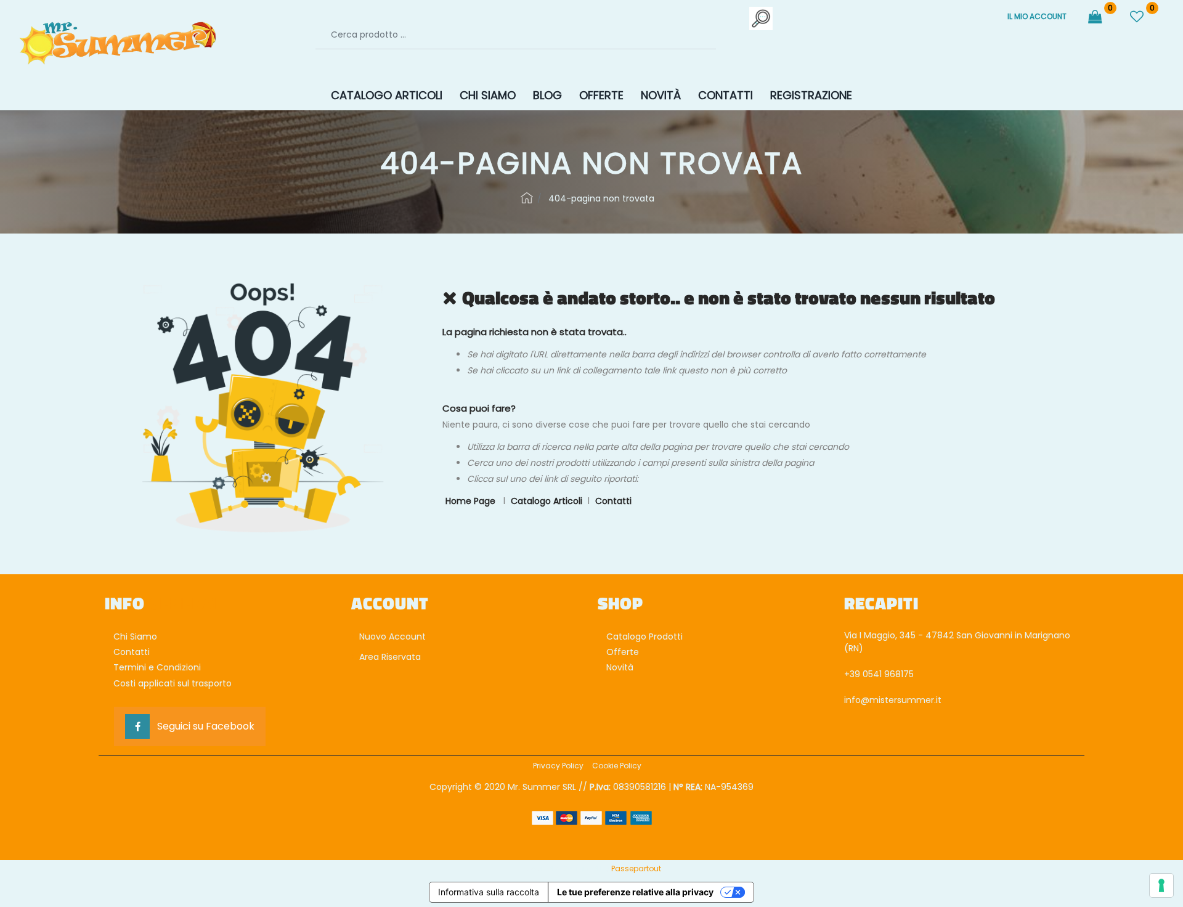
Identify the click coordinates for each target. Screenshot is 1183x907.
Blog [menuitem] (547, 95)
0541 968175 (888, 674)
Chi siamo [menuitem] (488, 95)
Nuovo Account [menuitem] (391, 636)
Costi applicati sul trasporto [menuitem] (172, 683)
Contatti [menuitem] (725, 95)
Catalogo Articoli (546, 501)
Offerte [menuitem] (601, 95)
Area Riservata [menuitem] (389, 657)
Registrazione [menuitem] (811, 95)
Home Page (527, 197)
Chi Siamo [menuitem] (135, 636)
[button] (761, 18)
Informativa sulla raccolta (488, 892)
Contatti (613, 501)
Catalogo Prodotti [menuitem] (644, 636)
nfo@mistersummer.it (893, 700)
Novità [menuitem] (661, 95)
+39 (853, 674)
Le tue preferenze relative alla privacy (635, 892)
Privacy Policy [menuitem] (558, 765)
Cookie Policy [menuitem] (616, 765)
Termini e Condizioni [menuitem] (157, 667)
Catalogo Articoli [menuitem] (386, 95)
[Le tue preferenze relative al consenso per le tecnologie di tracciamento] (1161, 885)
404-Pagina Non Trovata (601, 198)
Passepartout (636, 868)
